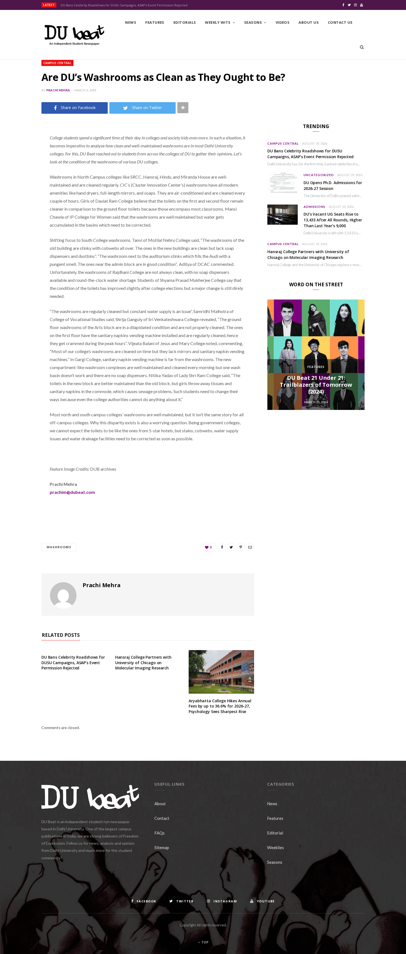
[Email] (21, 196)
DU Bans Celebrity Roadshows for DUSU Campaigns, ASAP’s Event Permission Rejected (124, 5)
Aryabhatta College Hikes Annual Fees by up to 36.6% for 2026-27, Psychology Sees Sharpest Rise (220, 706)
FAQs (159, 832)
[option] (316, 355)
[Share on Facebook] (21, 154)
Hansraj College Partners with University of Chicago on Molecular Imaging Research (143, 662)
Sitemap (161, 847)
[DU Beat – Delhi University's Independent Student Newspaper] (74, 35)
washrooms (59, 547)
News (130, 22)
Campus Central (57, 63)
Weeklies (275, 847)
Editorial (275, 832)
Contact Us (340, 22)
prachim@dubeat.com (72, 492)
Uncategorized (319, 175)
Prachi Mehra (58, 90)
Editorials (184, 22)
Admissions (314, 206)
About (160, 803)
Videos (283, 22)
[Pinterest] (21, 182)
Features (154, 22)
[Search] (362, 47)
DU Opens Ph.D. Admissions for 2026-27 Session (333, 185)
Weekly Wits (217, 22)
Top (205, 942)
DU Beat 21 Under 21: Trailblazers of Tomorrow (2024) (316, 384)
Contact (161, 818)
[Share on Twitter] (21, 168)
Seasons (253, 22)
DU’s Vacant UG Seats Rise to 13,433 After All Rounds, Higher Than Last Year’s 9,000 (333, 219)
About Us (309, 22)
